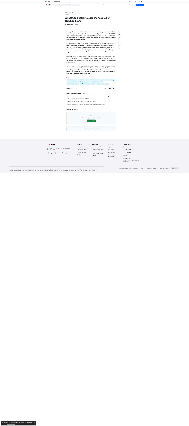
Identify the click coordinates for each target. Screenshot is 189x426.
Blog (69, 12)
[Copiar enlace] (119, 48)
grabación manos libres (95, 80)
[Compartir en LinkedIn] (119, 37)
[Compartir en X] (119, 32)
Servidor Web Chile (81, 149)
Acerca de (110, 159)
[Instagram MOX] (48, 153)
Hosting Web (80, 147)
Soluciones (112, 5)
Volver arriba (174, 168)
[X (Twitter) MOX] (66, 153)
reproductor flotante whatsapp (73, 83)
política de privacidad (11, 424)
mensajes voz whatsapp (71, 82)
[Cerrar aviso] (35, 423)
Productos (104, 5)
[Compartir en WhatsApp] (119, 40)
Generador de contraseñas (111, 155)
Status (142, 168)
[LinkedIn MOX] (62, 153)
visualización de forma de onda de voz (87, 83)
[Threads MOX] (52, 153)
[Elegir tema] (130, 1)
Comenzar (139, 5)
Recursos (120, 5)
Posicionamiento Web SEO (98, 150)
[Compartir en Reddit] (119, 45)
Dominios (79, 155)
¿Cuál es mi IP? (111, 149)
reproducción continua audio (83, 82)
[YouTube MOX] (55, 153)
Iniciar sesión (131, 5)
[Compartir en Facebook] (119, 35)
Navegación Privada (81, 152)
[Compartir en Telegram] (119, 43)
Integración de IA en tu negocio (98, 154)
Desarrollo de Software (98, 147)
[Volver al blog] (65, 10)
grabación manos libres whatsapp (107, 80)
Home (66, 12)
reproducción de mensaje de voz (97, 82)
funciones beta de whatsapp (83, 80)
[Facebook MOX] (59, 153)
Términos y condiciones (164, 168)
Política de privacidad (151, 168)
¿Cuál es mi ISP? (111, 152)
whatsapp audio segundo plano (103, 83)
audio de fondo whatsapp (72, 80)
